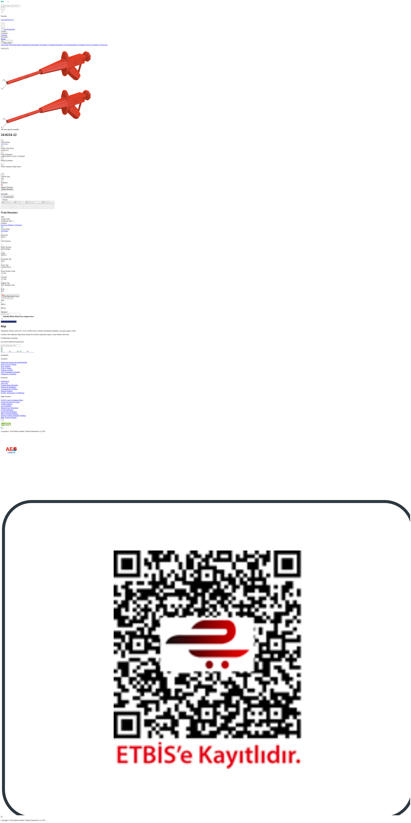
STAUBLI (4, 231)
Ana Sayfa (5, 45)
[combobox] (2, 420)
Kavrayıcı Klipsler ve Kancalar (97, 45)
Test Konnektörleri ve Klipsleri (75, 45)
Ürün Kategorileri (15, 45)
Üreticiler (4, 35)
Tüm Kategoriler (9, 29)
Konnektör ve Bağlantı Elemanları (52, 45)
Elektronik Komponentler (31, 45)
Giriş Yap (4, 20)
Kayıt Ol (10, 20)
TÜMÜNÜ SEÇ (6, 221)
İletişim (3, 39)
